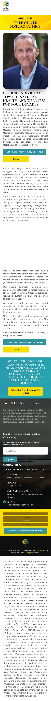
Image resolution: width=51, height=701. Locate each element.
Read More (7, 426)
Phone (11, 482)
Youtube (26, 521)
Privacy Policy (40, 550)
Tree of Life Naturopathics (24, 469)
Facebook (26, 514)
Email (11, 501)
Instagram (26, 517)
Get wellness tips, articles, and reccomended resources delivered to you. (21, 443)
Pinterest (26, 524)
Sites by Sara (29, 553)
